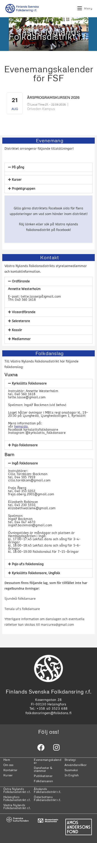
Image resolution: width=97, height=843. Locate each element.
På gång (18, 167)
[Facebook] (41, 747)
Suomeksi (71, 770)
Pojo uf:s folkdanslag (28, 564)
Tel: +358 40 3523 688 (48, 709)
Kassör (17, 330)
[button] (48, 167)
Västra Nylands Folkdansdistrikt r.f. (16, 806)
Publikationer (43, 776)
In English (72, 775)
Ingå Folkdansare (25, 463)
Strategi (70, 760)
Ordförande (21, 281)
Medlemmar (21, 339)
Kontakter (10, 770)
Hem (6, 760)
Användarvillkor (76, 765)
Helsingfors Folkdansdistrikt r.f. (16, 798)
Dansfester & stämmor (43, 769)
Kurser (17, 180)
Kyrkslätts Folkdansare (29, 383)
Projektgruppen (23, 189)
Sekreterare (21, 321)
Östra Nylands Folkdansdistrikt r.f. (16, 790)
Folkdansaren (43, 781)
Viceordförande (23, 312)
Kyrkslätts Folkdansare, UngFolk (36, 573)
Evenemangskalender (47, 761)
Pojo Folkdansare (25, 445)
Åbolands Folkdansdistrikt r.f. (47, 790)
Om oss (8, 765)
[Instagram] (56, 747)
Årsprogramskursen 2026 (53, 97)
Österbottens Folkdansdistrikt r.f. (47, 798)
